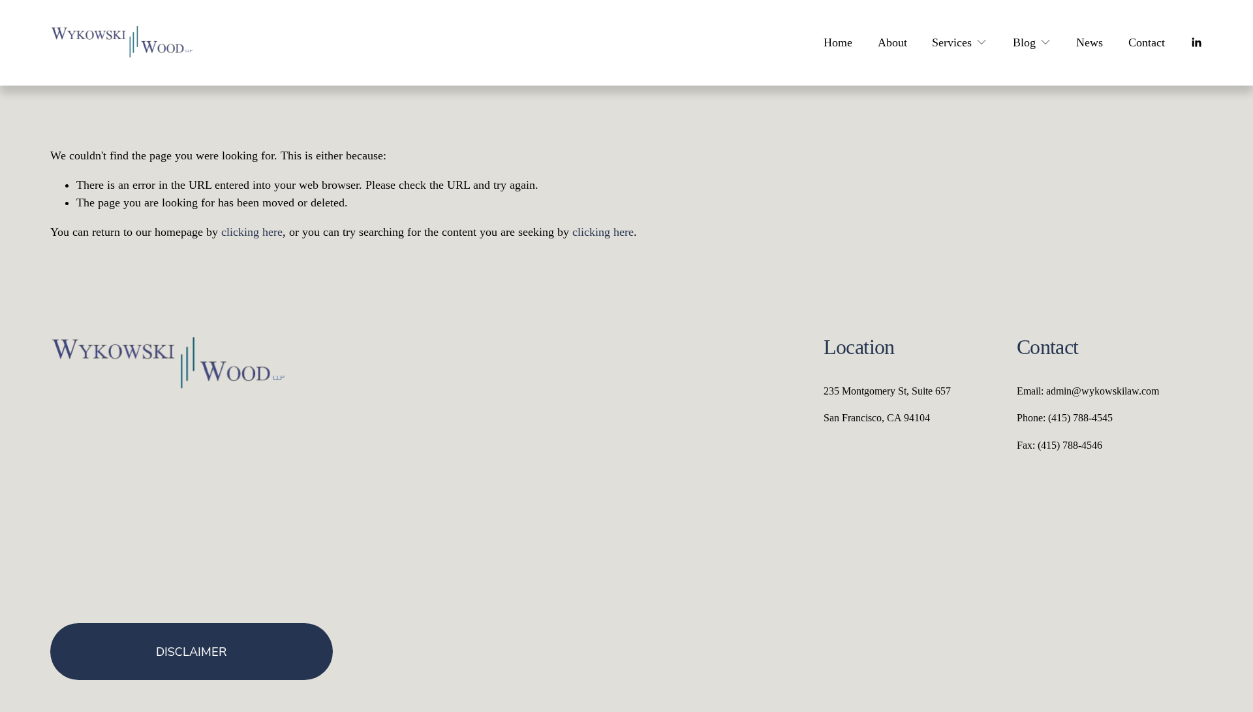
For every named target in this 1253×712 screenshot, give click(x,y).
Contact (1146, 42)
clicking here (252, 231)
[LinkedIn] (1196, 42)
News (1089, 42)
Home (838, 42)
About (892, 42)
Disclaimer (191, 652)
